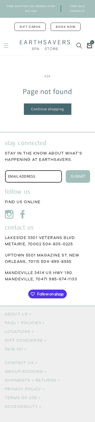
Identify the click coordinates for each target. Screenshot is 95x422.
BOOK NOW (65, 27)
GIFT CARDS (30, 27)
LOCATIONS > (19, 331)
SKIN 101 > (16, 349)
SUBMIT (78, 176)
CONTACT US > (21, 363)
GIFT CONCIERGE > (25, 340)
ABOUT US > (18, 314)
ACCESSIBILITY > (23, 406)
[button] (6, 45)
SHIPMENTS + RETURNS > (32, 380)
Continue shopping (47, 109)
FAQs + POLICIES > (25, 323)
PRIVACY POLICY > (25, 389)
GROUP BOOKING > (26, 371)
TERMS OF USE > (23, 398)
